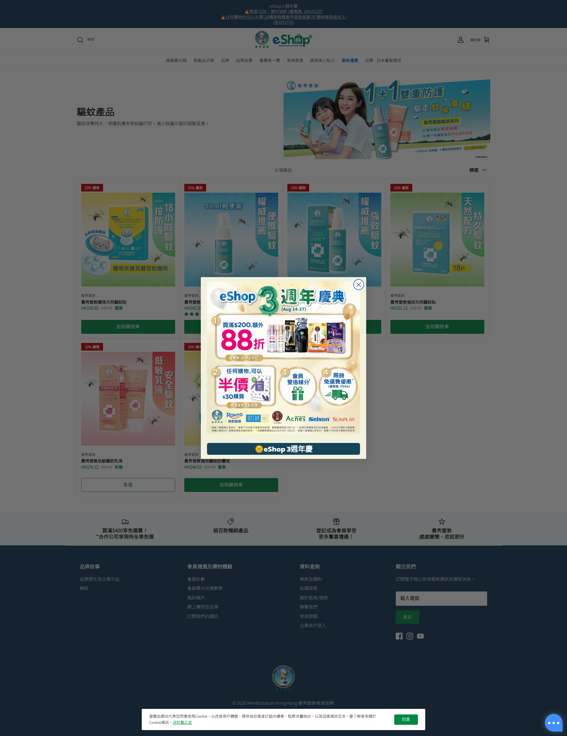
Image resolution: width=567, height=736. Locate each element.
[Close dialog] (358, 284)
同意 (406, 719)
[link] (283, 357)
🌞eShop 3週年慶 (284, 448)
